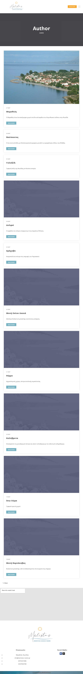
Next (6, 583)
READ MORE (11, 123)
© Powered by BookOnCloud (41, 672)
